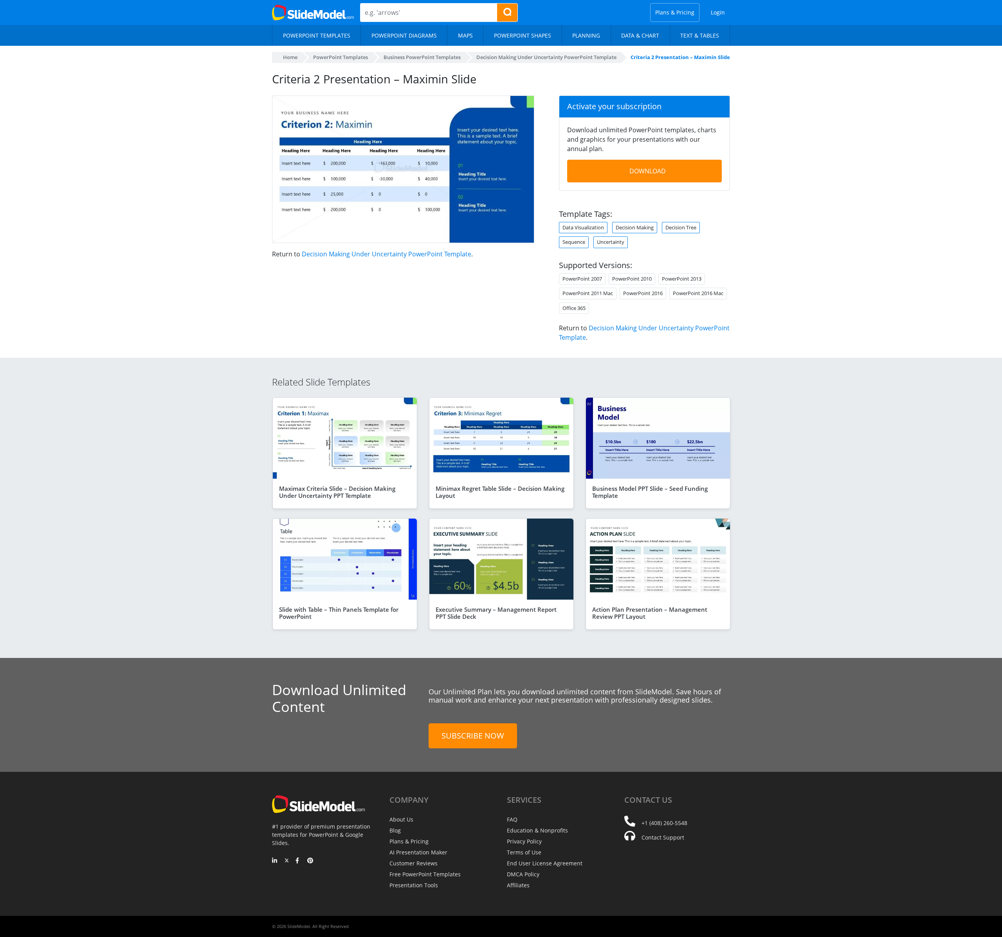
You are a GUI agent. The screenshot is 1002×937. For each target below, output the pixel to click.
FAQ (512, 819)
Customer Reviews (413, 863)
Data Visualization (583, 227)
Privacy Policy (524, 841)
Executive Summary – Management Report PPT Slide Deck (496, 612)
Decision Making (635, 227)
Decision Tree (680, 227)
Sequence (573, 241)
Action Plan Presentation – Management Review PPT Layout (649, 612)
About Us (401, 819)
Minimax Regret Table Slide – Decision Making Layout (500, 492)
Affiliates (518, 885)
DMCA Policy (523, 874)
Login (718, 12)
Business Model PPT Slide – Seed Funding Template (650, 492)
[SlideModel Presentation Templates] (313, 12)
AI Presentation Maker (418, 852)
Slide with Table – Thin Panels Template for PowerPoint (338, 612)
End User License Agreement (544, 863)
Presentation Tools (413, 885)
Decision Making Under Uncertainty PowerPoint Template (386, 254)
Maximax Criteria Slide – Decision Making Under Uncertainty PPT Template (337, 492)
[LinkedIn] (275, 861)
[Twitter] (287, 861)
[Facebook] (298, 861)
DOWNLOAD (647, 171)
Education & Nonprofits (537, 830)
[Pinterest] (310, 861)
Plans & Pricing (674, 12)
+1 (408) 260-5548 (664, 823)
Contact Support (663, 837)
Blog (395, 830)
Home (290, 57)
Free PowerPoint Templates (425, 874)
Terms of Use (524, 852)
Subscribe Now (473, 735)
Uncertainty (610, 241)
